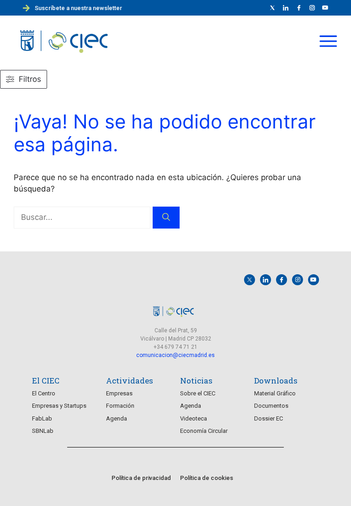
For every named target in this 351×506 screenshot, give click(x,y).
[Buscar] (166, 218)
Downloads (276, 380)
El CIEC (45, 380)
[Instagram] (297, 279)
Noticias (196, 380)
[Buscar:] (83, 217)
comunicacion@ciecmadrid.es (175, 355)
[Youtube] (325, 8)
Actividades (129, 380)
